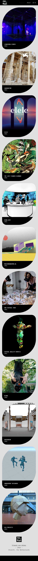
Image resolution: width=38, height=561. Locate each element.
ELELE (6, 132)
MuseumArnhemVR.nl (10, 264)
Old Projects (8, 527)
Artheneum (7, 439)
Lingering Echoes (10, 44)
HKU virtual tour (10, 307)
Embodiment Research (11, 483)
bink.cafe (7, 220)
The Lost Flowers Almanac (12, 176)
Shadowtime (7, 88)
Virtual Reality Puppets (12, 352)
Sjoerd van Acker (19, 545)
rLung (6, 395)
